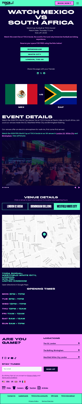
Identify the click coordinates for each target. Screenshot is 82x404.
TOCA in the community (39, 396)
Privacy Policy (32, 375)
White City (70, 133)
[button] (64, 3)
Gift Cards (54, 396)
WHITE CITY (34, 54)
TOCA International (67, 396)
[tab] (15, 206)
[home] (8, 3)
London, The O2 (35, 59)
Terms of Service (47, 401)
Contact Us (11, 396)
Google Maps (22, 285)
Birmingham (35, 49)
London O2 (60, 133)
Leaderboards (23, 396)
